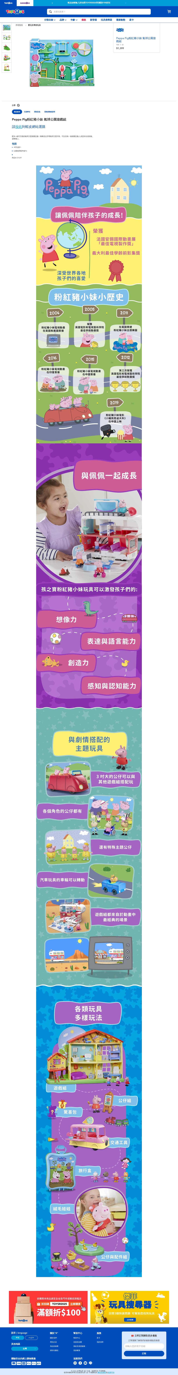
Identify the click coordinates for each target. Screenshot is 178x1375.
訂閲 (144, 1353)
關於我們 (53, 1338)
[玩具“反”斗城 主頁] (15, 11)
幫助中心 (76, 1338)
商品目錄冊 (54, 1346)
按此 (18, 127)
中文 (17, 1338)
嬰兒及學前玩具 (34, 25)
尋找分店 (53, 1342)
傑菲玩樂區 (54, 1350)
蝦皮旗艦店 (109, 3)
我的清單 (100, 1342)
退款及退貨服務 (79, 1346)
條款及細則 (102, 1372)
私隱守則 (111, 1372)
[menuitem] (50, 20)
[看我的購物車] (169, 11)
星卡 (98, 1338)
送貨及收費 (77, 1342)
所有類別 (19, 25)
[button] (126, 3)
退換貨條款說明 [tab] (49, 112)
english (31, 1338)
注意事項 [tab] (27, 112)
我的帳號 (76, 1350)
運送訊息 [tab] (37, 112)
